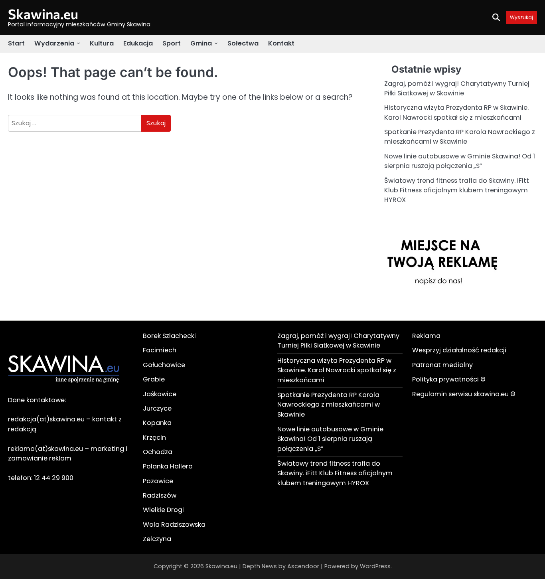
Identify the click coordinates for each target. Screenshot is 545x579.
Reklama (426, 335)
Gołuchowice (164, 365)
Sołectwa (243, 43)
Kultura (102, 43)
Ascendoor (303, 566)
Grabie (154, 379)
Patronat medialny (442, 365)
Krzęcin (154, 437)
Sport (171, 43)
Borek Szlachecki (169, 335)
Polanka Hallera (168, 466)
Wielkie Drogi (163, 509)
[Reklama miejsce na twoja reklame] (444, 307)
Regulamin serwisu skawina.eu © (463, 394)
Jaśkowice (159, 394)
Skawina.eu (43, 14)
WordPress (375, 566)
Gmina (201, 43)
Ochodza (157, 451)
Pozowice (158, 481)
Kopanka (157, 422)
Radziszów (159, 495)
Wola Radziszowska (174, 524)
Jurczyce (157, 408)
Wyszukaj (521, 17)
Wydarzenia (54, 43)
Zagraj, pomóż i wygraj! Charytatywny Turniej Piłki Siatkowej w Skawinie (456, 88)
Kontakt (281, 43)
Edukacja (138, 43)
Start (16, 43)
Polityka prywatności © (449, 379)
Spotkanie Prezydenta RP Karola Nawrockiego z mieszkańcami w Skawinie (459, 136)
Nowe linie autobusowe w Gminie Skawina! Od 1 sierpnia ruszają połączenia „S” (459, 161)
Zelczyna (157, 538)
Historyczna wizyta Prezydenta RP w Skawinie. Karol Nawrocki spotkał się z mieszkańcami (456, 112)
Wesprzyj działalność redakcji (459, 350)
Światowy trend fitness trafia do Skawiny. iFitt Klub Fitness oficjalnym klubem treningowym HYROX (456, 190)
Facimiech (159, 350)
